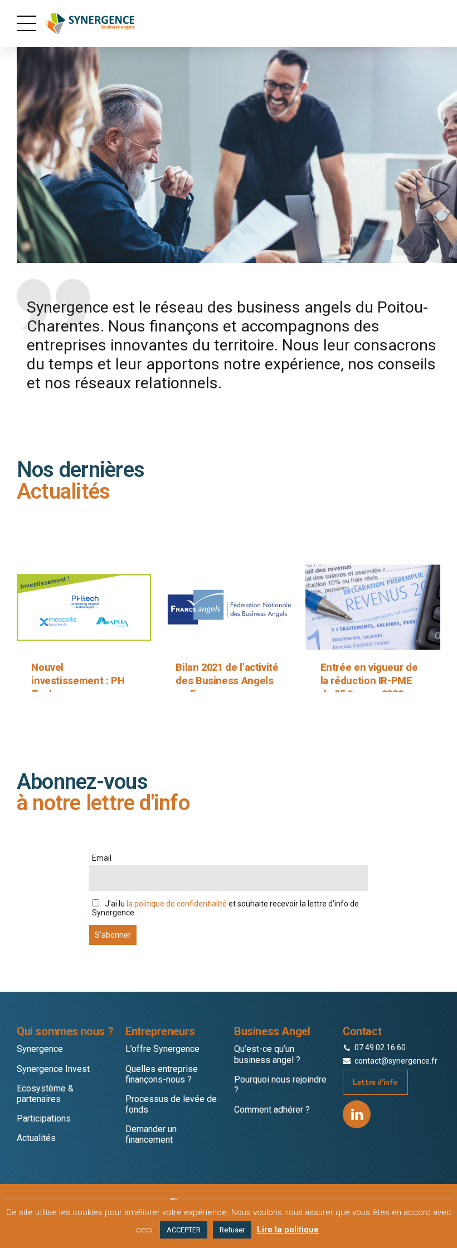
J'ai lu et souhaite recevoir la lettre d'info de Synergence (225, 908)
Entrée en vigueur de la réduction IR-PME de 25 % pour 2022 (369, 680)
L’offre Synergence (162, 1049)
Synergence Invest (53, 1069)
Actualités (36, 1138)
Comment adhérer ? (272, 1109)
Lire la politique (288, 1230)
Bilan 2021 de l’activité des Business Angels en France (227, 680)
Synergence (40, 1049)
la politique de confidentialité (177, 903)
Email (101, 858)
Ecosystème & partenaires (45, 1093)
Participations (44, 1118)
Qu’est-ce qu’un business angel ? (267, 1054)
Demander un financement (151, 1134)
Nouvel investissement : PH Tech (77, 680)
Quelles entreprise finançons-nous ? (161, 1074)
